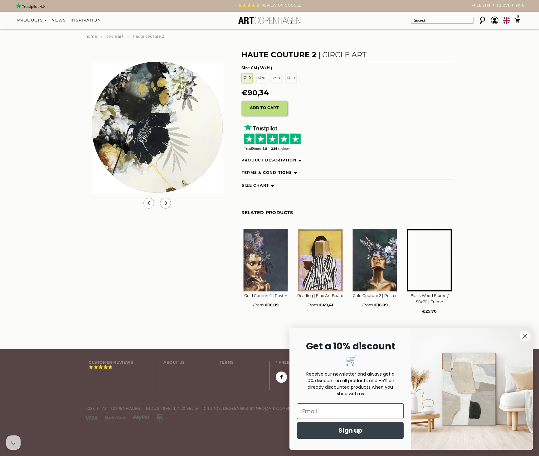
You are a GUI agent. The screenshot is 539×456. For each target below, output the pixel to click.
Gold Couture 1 (265, 296)
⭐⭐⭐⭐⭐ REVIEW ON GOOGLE (269, 5)
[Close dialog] (524, 336)
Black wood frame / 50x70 (429, 299)
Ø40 (247, 78)
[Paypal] (141, 418)
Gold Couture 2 (375, 296)
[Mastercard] (115, 418)
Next (89, 6)
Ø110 (291, 78)
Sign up (350, 430)
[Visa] (92, 418)
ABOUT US (174, 363)
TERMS (227, 363)
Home (91, 37)
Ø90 (276, 78)
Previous (148, 203)
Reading (320, 296)
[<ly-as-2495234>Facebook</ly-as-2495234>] (281, 377)
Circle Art (114, 37)
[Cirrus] (160, 418)
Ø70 (261, 78)
